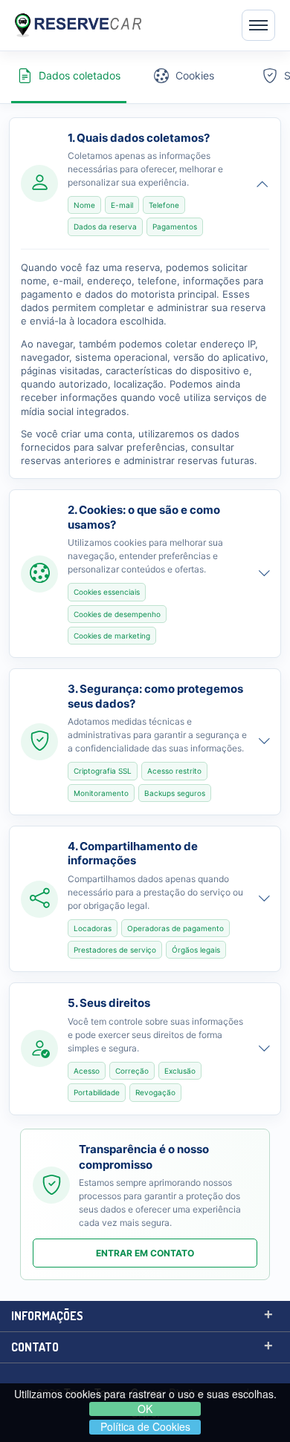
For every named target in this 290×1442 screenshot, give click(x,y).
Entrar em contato (145, 1253)
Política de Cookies (145, 1427)
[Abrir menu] (258, 25)
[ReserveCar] (78, 25)
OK (145, 1409)
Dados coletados (79, 75)
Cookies (194, 75)
